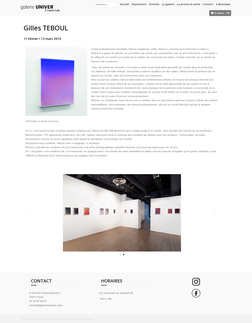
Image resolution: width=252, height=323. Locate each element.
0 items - (222, 13)
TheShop (59, 319)
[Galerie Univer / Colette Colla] (40, 7)
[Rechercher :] (106, 4)
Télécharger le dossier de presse (41, 121)
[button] (120, 254)
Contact (208, 4)
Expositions (139, 4)
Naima (91, 319)
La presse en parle (188, 4)
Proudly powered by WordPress (34, 319)
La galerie (168, 4)
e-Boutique (223, 4)
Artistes (154, 4)
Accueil (124, 4)
